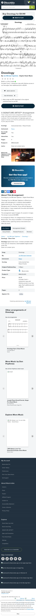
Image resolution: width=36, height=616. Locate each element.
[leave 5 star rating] (13, 79)
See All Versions (8, 95)
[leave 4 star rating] (10, 79)
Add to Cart (19, 106)
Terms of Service (6, 507)
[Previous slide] (3, 336)
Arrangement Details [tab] (19, 228)
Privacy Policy (5, 510)
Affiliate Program (6, 497)
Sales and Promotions (7, 533)
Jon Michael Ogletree (10, 76)
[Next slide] (32, 336)
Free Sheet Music (6, 536)
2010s (21, 294)
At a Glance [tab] (6, 228)
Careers (4, 487)
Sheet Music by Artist (7, 523)
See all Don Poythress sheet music (14, 368)
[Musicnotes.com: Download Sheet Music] (8, 2)
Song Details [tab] (6, 232)
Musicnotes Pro (6, 464)
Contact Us (5, 500)
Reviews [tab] (29, 232)
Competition (5, 543)
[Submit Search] (32, 7)
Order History (5, 467)
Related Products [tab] (18, 232)
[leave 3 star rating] (7, 79)
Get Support (5, 478)
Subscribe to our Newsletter (11, 549)
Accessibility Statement (8, 504)
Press (3, 490)
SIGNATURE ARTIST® (7, 530)
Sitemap (4, 540)
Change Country (5, 593)
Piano (13, 129)
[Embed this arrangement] (2, 191)
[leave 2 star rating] (5, 79)
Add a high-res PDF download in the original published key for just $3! (16, 100)
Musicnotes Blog (6, 526)
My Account (5, 461)
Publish (4, 493)
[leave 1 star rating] (2, 79)
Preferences (5, 471)
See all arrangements (11, 317)
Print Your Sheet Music (8, 474)
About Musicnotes (7, 483)
